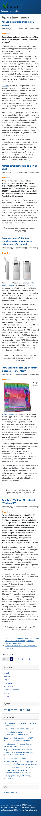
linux (5, 710)
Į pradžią (6, 673)
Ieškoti (6, 696)
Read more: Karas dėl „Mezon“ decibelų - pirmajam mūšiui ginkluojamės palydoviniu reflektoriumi (21, 357)
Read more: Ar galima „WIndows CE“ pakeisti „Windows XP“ (21, 628)
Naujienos (7, 676)
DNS (25, 710)
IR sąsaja (5, 86)
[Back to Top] (37, 812)
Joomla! (4, 807)
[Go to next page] (26, 659)
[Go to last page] (30, 659)
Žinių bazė (7, 683)
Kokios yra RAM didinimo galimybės (19, 641)
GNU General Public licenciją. (25, 810)
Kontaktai (7, 693)
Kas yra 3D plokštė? (13, 643)
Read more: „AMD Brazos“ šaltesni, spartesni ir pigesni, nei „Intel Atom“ (20, 491)
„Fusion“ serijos (8, 414)
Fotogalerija (8, 686)
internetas (15, 710)
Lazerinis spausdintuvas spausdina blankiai (22, 638)
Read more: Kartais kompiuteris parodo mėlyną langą (21, 229)
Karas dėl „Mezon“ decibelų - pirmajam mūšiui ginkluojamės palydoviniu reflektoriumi (17, 241)
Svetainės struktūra (11, 690)
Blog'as (6, 680)
